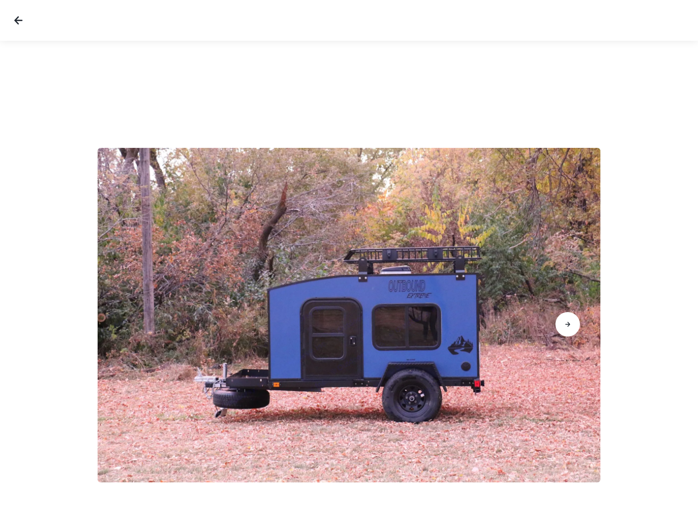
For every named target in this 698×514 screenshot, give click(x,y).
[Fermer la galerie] (18, 20)
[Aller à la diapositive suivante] (567, 324)
